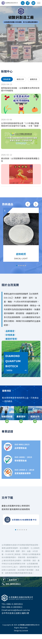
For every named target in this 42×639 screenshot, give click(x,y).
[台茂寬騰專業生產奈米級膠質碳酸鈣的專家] (10, 3)
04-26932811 (13, 583)
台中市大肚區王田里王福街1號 (15, 613)
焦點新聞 (7, 79)
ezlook (25, 630)
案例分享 (20, 79)
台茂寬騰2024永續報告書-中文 (24, 519)
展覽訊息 (33, 79)
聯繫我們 (13, 579)
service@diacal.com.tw (19, 610)
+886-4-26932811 (14, 603)
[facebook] (3, 580)
